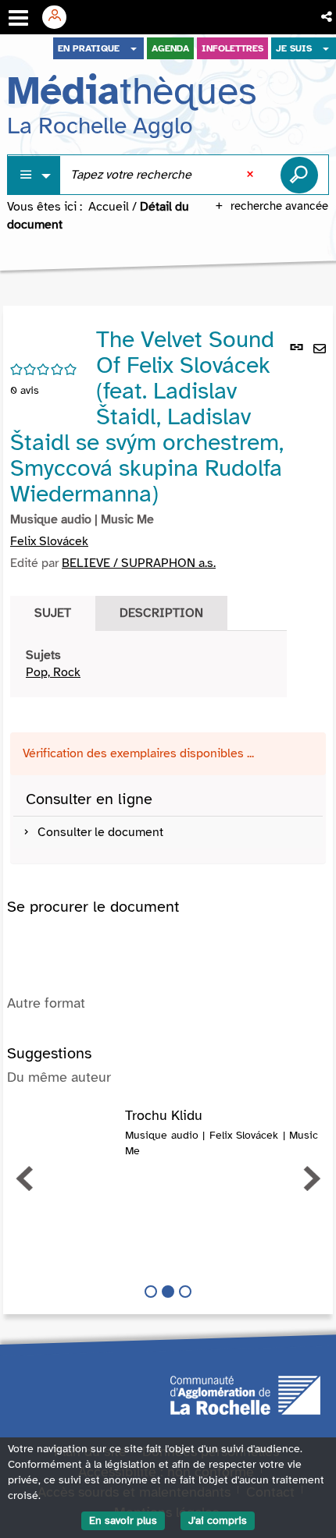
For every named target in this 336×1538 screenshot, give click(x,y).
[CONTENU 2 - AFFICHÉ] (168, 1291)
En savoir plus (123, 1520)
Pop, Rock (53, 672)
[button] (328, 17)
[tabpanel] (148, 664)
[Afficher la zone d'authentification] (60, 17)
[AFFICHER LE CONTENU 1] (151, 1291)
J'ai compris (217, 1520)
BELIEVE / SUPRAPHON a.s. (139, 563)
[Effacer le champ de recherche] (251, 174)
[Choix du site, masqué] (133, 48)
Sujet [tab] (52, 613)
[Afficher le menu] (18, 18)
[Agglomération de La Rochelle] (245, 1394)
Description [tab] (161, 613)
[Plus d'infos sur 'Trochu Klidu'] (66, 1123)
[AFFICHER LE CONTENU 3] (185, 1291)
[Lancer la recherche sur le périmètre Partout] (299, 174)
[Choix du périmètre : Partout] (34, 175)
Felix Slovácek (49, 541)
